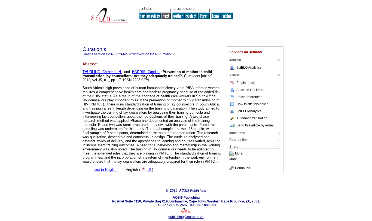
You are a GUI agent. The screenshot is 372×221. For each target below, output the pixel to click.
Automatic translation (251, 118)
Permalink (242, 168)
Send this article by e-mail (255, 125)
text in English (106, 170)
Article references (249, 97)
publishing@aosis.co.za (186, 217)
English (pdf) (245, 83)
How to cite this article (252, 104)
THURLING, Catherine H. (102, 72)
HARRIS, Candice (146, 72)
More (239, 154)
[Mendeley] (232, 154)
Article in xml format (250, 90)
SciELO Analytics (248, 67)
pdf (148, 170)
